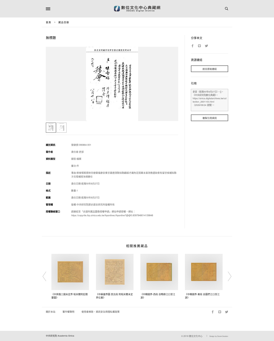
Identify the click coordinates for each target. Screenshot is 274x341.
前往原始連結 (209, 68)
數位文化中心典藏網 (137, 9)
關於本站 (50, 311)
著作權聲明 (68, 311)
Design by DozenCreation (218, 336)
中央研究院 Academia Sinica (60, 335)
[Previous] (47, 276)
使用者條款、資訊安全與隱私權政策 (101, 311)
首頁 (48, 22)
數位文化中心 (195, 336)
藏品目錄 (63, 22)
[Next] (227, 276)
